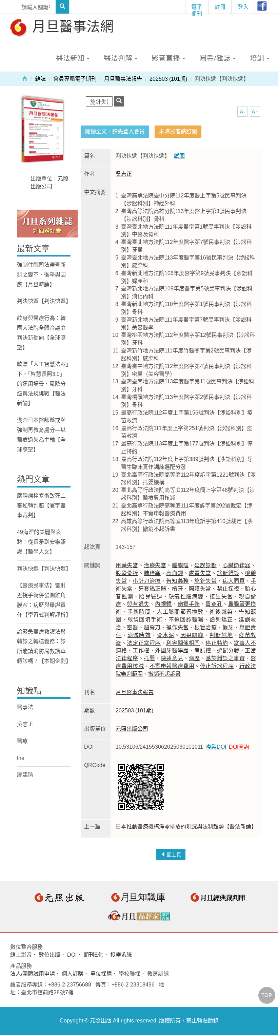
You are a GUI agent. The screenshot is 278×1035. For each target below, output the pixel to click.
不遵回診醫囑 (186, 619)
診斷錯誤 (228, 573)
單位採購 (101, 974)
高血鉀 (174, 573)
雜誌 (40, 79)
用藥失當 (127, 565)
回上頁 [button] (173, 854)
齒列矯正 (221, 619)
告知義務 (177, 581)
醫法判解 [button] (119, 58)
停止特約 (216, 643)
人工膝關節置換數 (180, 612)
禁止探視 (228, 589)
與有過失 (138, 604)
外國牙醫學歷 (171, 650)
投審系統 (121, 955)
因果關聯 (192, 635)
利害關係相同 (183, 643)
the (20, 758)
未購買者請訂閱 (178, 131)
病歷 (194, 658)
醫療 (22, 741)
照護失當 (200, 589)
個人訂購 (72, 974)
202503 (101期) (168, 79)
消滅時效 (139, 635)
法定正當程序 (143, 643)
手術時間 (139, 612)
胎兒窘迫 (150, 596)
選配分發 (228, 650)
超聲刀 (152, 627)
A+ (255, 112)
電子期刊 (196, 8)
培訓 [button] (258, 58)
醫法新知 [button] (71, 58)
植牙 (177, 589)
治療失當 (155, 565)
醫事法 (25, 707)
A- (242, 112)
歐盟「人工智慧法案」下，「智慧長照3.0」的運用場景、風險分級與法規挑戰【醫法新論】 (42, 383)
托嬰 (149, 658)
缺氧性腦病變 (186, 596)
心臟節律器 (236, 565)
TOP (266, 995)
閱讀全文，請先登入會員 (115, 131)
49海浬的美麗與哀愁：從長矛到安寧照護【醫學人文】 (41, 542)
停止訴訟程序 (217, 666)
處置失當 (200, 573)
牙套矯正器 (152, 589)
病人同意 (233, 581)
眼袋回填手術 (145, 619)
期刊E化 (93, 955)
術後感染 (221, 612)
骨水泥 (165, 635)
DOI (72, 955)
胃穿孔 (213, 604)
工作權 (141, 650)
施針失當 (205, 581)
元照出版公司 (132, 729)
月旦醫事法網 (71, 26)
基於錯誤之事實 (225, 658)
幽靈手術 (189, 604)
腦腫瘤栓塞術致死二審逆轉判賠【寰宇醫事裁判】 (41, 505)
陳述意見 (172, 658)
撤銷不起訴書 (164, 674)
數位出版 (49, 955)
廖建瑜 (25, 775)
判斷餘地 (221, 635)
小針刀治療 (147, 581)
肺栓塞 (152, 573)
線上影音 (21, 955)
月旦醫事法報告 (123, 79)
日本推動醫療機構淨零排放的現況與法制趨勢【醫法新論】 (186, 826)
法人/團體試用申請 (32, 974)
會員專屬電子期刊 (75, 79)
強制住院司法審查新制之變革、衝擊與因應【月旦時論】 (41, 274)
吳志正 (124, 174)
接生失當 (221, 596)
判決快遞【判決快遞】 (44, 301)
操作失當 (177, 627)
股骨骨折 (127, 573)
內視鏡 (163, 604)
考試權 (202, 650)
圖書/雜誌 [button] (215, 58)
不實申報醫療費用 (172, 666)
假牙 (228, 627)
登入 (243, 7)
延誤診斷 (205, 565)
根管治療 (205, 627)
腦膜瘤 (180, 565)
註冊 (220, 7)
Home (24, 78)
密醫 (132, 627)
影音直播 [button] (167, 58)
